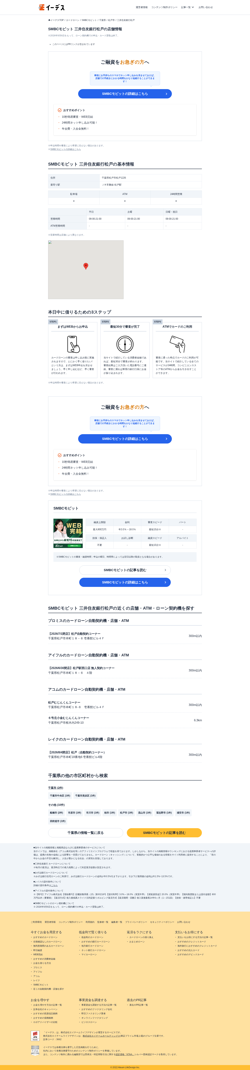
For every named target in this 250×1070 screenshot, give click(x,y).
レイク (36, 980)
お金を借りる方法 (42, 963)
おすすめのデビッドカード (191, 954)
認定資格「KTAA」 (125, 1054)
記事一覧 (186, 7)
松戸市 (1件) (126, 812)
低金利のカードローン (92, 937)
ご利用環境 (36, 922)
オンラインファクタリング (94, 1018)
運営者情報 (142, 7)
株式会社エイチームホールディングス (101, 1036)
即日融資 (37, 950)
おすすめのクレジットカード (192, 941)
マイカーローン (89, 954)
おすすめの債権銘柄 (43, 1018)
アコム (36, 976)
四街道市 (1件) (57, 821)
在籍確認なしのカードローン (47, 941)
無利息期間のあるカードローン (48, 946)
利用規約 (90, 922)
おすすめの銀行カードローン (95, 941)
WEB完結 (38, 954)
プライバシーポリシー (136, 922)
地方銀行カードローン (92, 946)
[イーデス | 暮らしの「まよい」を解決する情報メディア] (51, 9)
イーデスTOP (57, 20)
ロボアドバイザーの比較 (45, 1022)
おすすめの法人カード (188, 950)
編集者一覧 (116, 922)
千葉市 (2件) (55, 787)
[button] (85, 266)
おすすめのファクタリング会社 (96, 1009)
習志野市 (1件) (164, 812)
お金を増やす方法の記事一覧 (47, 1005)
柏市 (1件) (109, 812)
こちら (54, 885)
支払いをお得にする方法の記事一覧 (195, 937)
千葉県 (102, 20)
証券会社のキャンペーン (45, 1009)
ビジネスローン (89, 1022)
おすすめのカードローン (45, 937)
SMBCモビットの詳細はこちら (125, 94)
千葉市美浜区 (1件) (85, 795)
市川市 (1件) (92, 812)
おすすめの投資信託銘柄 (45, 1013)
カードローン (72, 20)
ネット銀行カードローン (93, 950)
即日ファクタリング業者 (93, 1013)
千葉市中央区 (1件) (60, 795)
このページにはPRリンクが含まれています (73, 44)
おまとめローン (137, 941)
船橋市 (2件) (56, 812)
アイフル (37, 971)
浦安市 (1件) (183, 812)
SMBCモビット (89, 20)
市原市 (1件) (74, 812)
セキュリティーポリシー (162, 922)
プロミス (37, 967)
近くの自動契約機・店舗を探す (48, 989)
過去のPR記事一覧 (138, 1005)
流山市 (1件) (144, 812)
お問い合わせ (206, 7)
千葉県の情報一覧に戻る (86, 833)
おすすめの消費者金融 (44, 959)
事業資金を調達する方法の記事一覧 (99, 1005)
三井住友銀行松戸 (126, 20)
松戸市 (111, 20)
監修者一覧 (102, 922)
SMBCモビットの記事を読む (125, 570)
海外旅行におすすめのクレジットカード (197, 946)
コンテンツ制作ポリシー (164, 7)
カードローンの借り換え (141, 937)
